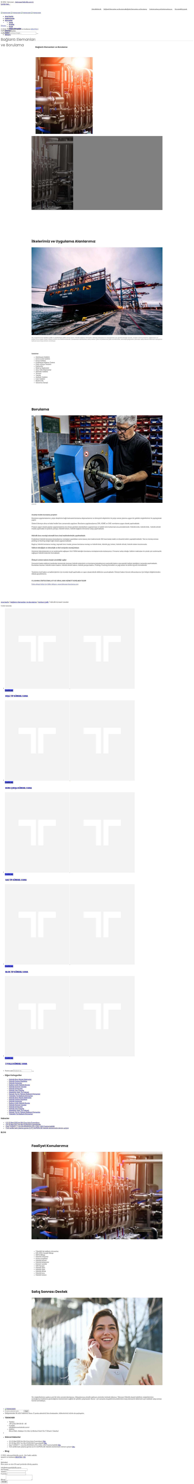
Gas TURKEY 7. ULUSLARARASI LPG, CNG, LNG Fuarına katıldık (30, 1126)
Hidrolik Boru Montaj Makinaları (20, 1079)
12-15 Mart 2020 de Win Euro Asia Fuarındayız (23, 1123)
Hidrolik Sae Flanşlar (16, 1090)
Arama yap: (9, 1071)
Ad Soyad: (4, 1469)
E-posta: (4, 1474)
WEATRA (34, 29)
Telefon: (3, 1472)
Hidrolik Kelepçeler (16, 1088)
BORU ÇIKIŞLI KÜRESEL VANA (18, 788)
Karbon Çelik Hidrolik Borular (19, 1085)
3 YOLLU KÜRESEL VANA (16, 1063)
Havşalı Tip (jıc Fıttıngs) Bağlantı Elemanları (24, 1094)
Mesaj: (3, 1479)
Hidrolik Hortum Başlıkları (18, 1081)
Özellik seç (9, 690)
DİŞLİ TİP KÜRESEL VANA (16, 696)
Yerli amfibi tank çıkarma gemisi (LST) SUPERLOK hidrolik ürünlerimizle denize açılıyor (37, 1128)
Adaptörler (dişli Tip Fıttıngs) (19, 1092)
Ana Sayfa (5, 602)
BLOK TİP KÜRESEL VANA (16, 971)
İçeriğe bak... (5, 4)
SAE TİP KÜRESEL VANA (16, 879)
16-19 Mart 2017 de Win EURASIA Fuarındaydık (23, 1124)
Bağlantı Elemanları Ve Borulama (23, 602)
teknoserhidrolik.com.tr (24, 2)
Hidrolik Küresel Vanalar (17, 1087)
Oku (44, 1441)
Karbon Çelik (43, 602)
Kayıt (26, 1411)
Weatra (3, 26)
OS (24, 1457)
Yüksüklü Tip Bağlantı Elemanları (21, 1096)
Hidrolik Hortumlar (15, 1083)
